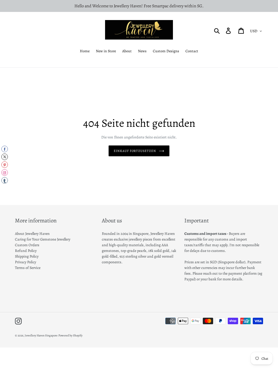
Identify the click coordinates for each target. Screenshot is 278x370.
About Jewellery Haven (32, 233)
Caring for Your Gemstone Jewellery (42, 239)
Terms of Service (27, 267)
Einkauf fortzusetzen (135, 151)
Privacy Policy (25, 262)
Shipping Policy (27, 256)
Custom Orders (27, 245)
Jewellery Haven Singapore (41, 335)
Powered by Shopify (70, 335)
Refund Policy (26, 250)
